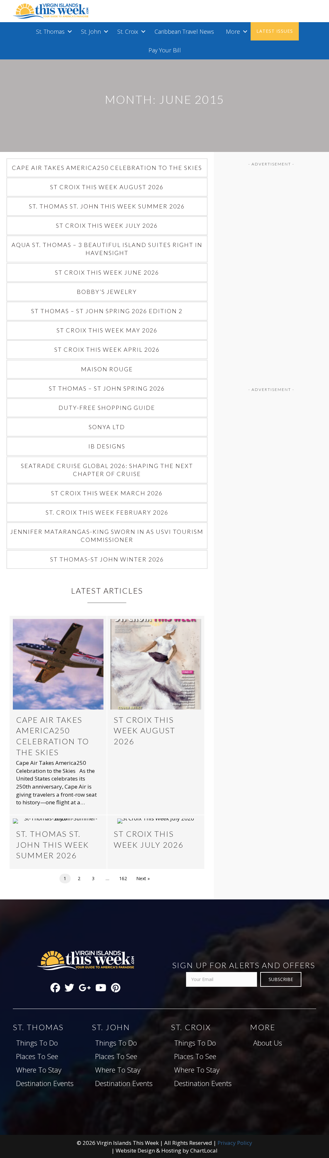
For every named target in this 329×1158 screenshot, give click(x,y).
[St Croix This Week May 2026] (107, 330)
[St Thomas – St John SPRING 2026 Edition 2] (107, 311)
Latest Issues (274, 31)
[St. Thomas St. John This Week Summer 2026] (107, 206)
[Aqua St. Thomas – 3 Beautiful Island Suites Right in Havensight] (107, 249)
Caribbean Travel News (184, 31)
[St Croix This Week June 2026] (107, 272)
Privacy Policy (235, 1142)
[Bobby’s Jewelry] (107, 292)
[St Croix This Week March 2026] (107, 493)
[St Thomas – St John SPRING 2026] (107, 388)
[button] (70, 31)
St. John (91, 31)
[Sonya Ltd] (107, 427)
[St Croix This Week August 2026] (107, 187)
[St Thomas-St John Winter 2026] (107, 559)
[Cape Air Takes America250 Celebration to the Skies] (107, 168)
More (233, 31)
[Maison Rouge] (107, 369)
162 (123, 878)
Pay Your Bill (164, 50)
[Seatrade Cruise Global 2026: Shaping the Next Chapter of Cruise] (107, 470)
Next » (143, 878)
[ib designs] (107, 446)
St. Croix (127, 31)
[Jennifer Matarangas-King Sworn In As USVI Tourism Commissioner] (107, 536)
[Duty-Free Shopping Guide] (107, 408)
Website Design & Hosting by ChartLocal (167, 1150)
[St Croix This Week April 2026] (107, 349)
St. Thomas (50, 31)
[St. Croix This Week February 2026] (107, 512)
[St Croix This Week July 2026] (107, 225)
